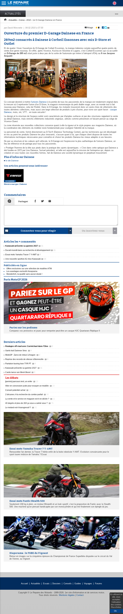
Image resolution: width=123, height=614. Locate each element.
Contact (80, 595)
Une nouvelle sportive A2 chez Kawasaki (25, 259)
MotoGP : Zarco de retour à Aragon (22, 355)
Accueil (24, 583)
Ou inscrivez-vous (93, 230)
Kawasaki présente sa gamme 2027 (23, 368)
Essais (46, 583)
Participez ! (110, 377)
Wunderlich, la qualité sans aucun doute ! (24, 274)
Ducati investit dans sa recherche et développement (30, 250)
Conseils (68, 583)
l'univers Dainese (39, 102)
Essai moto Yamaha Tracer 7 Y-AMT (23, 254)
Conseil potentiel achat (18, 390)
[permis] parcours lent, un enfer (21, 381)
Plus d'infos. (116, 607)
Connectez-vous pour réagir (38, 230)
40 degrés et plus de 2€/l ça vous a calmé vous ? (29, 403)
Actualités (13, 13)
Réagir (90, 28)
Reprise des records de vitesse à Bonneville (26, 359)
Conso (22, 20)
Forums (98, 583)
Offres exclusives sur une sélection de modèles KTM (29, 268)
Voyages (88, 583)
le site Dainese (12, 161)
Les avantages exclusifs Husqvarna (21, 271)
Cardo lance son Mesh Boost (20, 372)
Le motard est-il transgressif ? (21, 407)
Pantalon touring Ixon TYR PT (20, 363)
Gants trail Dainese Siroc (18, 350)
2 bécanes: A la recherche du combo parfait (27, 394)
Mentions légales (67, 595)
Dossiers (56, 583)
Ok (115, 611)
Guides (77, 583)
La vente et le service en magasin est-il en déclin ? (30, 399)
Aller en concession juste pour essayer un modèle (30, 386)
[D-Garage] (45, 98)
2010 (28, 20)
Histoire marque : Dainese (15, 182)
